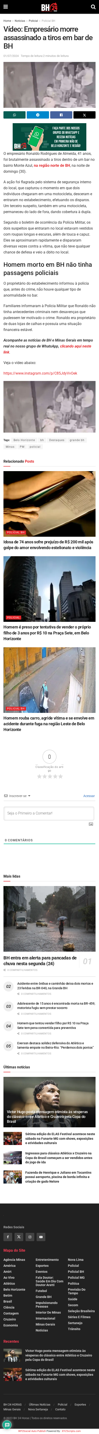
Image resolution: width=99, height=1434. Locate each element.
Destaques (56, 440)
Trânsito (74, 1329)
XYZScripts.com (71, 1431)
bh (42, 440)
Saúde (72, 1299)
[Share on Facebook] (61, 115)
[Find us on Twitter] (19, 1237)
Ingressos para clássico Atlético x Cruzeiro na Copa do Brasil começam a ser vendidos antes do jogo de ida (58, 1157)
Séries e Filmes (79, 1317)
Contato (60, 1409)
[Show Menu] (5, 7)
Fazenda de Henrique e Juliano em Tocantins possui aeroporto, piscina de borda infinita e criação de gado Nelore (58, 1177)
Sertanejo (75, 1323)
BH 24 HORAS (12, 1404)
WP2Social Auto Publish (32, 1431)
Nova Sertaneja (38, 1409)
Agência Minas (14, 1260)
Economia (10, 1325)
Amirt (7, 1271)
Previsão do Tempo (76, 1291)
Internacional (45, 1318)
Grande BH (44, 1297)
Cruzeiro (9, 1319)
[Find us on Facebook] (7, 1237)
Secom (73, 1305)
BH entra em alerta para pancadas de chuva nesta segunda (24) (40, 960)
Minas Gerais (45, 1324)
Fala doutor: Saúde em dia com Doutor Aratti (49, 1281)
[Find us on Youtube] (41, 1237)
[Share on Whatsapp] (14, 115)
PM (22, 446)
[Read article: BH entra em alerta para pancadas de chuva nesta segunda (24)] (49, 919)
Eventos (41, 1271)
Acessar (89, 796)
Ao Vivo (9, 1277)
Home (7, 20)
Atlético (9, 1283)
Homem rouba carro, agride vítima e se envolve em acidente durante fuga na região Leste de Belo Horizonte (48, 724)
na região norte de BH (52, 165)
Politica (73, 1283)
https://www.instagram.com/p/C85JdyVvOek (40, 373)
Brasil (7, 1301)
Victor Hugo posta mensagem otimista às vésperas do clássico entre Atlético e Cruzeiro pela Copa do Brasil (47, 1117)
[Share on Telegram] (38, 115)
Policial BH (48, 20)
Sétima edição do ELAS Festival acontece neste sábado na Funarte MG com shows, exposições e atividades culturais (60, 1138)
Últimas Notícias (39, 1404)
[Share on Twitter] (84, 115)
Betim (7, 1295)
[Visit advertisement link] (49, 137)
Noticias (20, 20)
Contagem (11, 1313)
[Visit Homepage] (49, 6)
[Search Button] (93, 7)
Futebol (41, 1291)
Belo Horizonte (24, 440)
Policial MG (76, 1277)
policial (35, 446)
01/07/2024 (11, 56)
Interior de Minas (48, 1312)
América (9, 1265)
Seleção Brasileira (81, 1311)
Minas (10, 446)
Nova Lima (76, 1260)
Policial (33, 20)
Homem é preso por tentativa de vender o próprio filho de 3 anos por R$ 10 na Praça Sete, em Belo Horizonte (47, 633)
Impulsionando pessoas (47, 1304)
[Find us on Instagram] (30, 1237)
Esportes (42, 1265)
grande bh (77, 440)
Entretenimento (47, 1260)
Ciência (9, 1307)
